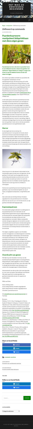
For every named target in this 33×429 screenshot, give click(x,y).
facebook (17, 344)
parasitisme (13, 357)
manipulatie (9, 25)
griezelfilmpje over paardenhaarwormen (15, 294)
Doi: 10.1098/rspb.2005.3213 (10, 336)
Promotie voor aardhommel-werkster (11, 362)
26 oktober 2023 (6, 31)
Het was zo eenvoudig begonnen (16, 7)
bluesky (17, 352)
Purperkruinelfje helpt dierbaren (10, 368)
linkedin (17, 348)
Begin (3, 25)
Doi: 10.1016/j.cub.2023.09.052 (20, 310)
